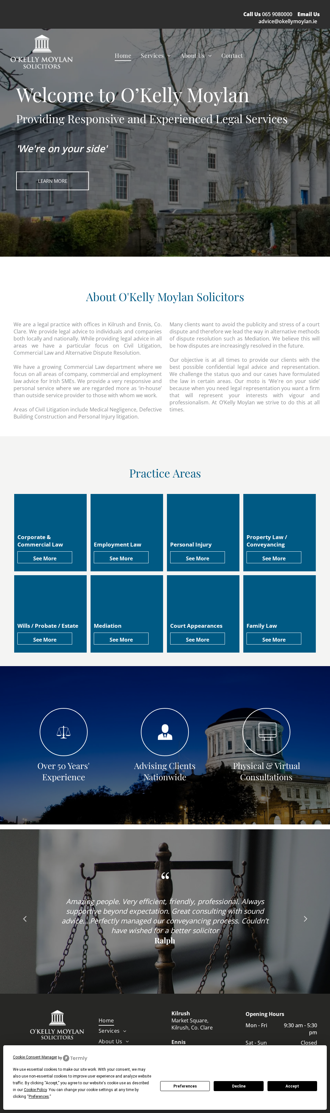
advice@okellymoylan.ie (287, 21)
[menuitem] (123, 55)
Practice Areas (165, 472)
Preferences (185, 1086)
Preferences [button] (39, 1096)
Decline (239, 1086)
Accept (292, 1086)
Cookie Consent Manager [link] (35, 1057)
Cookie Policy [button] (35, 1090)
